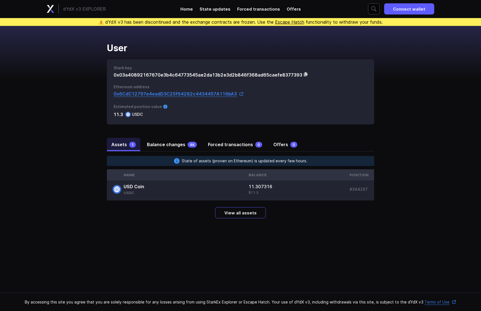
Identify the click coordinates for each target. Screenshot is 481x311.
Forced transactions (258, 9)
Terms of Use (437, 302)
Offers (294, 9)
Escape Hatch (289, 22)
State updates (215, 9)
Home (186, 9)
